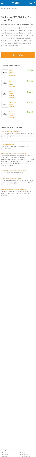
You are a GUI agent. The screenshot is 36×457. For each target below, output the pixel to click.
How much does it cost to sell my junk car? (14, 189)
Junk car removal (23, 454)
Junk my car (22, 452)
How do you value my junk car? (10, 131)
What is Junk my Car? (7, 144)
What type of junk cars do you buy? (11, 178)
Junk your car (4, 454)
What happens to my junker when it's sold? (13, 153)
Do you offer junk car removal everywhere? (13, 170)
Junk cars (3, 452)
